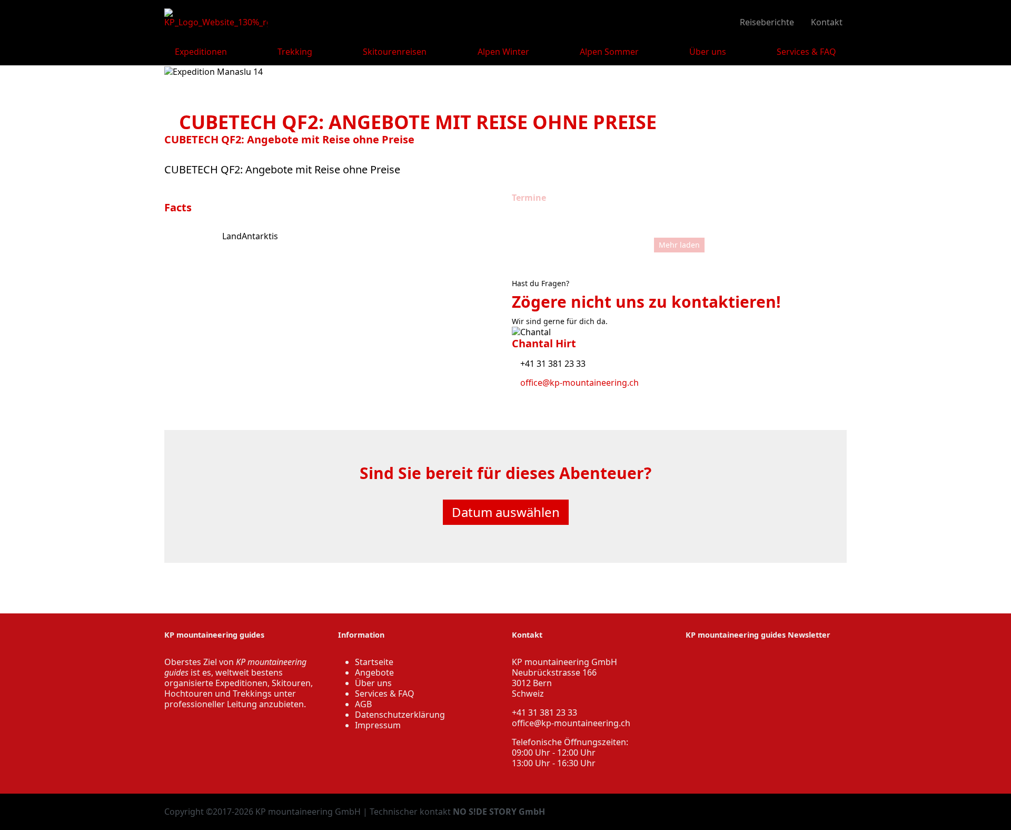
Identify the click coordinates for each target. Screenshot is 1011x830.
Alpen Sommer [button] (609, 51)
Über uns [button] (707, 51)
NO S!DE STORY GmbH (499, 811)
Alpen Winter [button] (503, 51)
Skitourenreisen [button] (395, 51)
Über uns (373, 683)
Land (232, 236)
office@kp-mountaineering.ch (578, 382)
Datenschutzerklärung (400, 714)
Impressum (378, 725)
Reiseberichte (766, 22)
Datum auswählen (506, 512)
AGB (363, 704)
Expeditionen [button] (201, 51)
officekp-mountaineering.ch (571, 723)
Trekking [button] (294, 51)
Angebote (374, 672)
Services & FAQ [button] (806, 51)
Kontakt (826, 22)
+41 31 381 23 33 (552, 363)
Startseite (374, 662)
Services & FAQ (384, 693)
